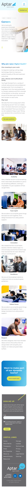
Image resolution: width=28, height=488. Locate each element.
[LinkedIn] (15, 476)
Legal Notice (20, 454)
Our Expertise (7, 451)
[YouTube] (20, 476)
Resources (6, 459)
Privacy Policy (18, 450)
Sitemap (18, 456)
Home (5, 441)
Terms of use (20, 446)
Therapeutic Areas (7, 447)
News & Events (7, 456)
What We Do (7, 443)
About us (6, 454)
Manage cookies (18, 442)
